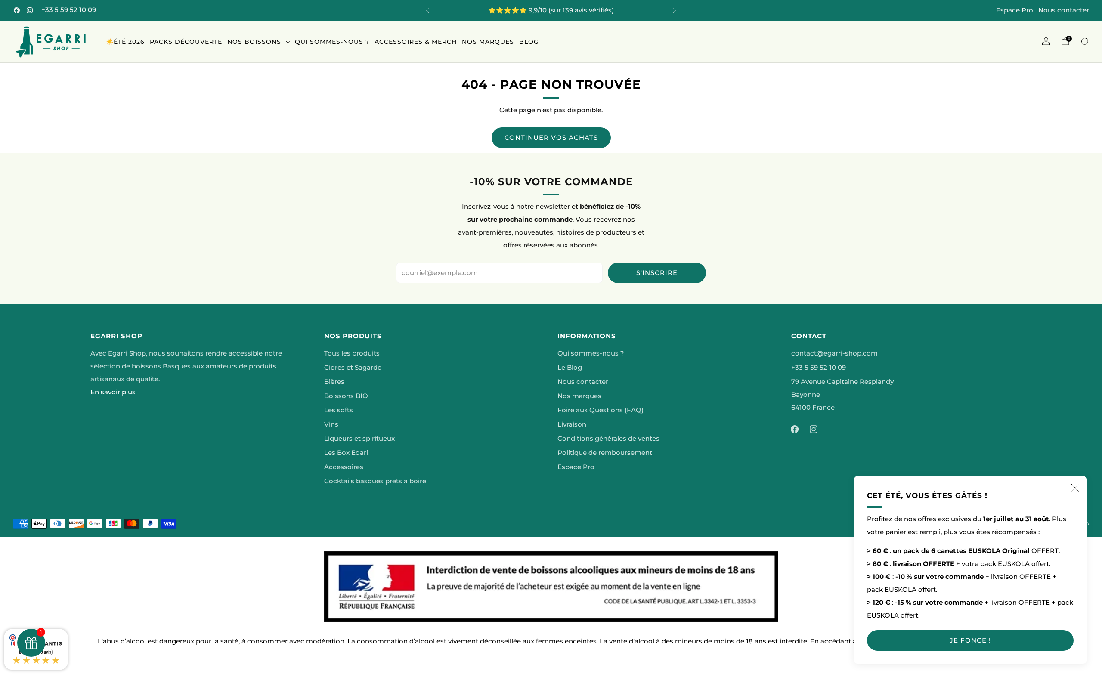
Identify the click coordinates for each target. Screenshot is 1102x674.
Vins (331, 424)
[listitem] (551, 10)
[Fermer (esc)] (1075, 487)
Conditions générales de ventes (608, 438)
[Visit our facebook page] (16, 10)
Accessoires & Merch (416, 42)
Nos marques (488, 42)
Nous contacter (1063, 10)
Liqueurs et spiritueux (359, 438)
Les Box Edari (346, 453)
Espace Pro (1014, 10)
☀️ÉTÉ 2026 (125, 42)
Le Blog (569, 367)
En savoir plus (113, 392)
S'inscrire (657, 273)
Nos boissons (254, 42)
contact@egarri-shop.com (834, 353)
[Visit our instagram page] (29, 10)
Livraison (571, 424)
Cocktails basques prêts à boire (375, 481)
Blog (529, 42)
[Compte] (1046, 41)
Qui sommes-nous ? (332, 42)
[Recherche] (1084, 41)
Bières (334, 382)
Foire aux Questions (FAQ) (600, 410)
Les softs (338, 410)
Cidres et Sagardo (353, 367)
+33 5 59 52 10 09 (68, 10)
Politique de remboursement (604, 453)
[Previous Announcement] (427, 10)
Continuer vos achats (551, 137)
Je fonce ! (970, 640)
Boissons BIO (346, 396)
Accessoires (343, 467)
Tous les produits (352, 353)
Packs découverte (186, 42)
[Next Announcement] (674, 10)
